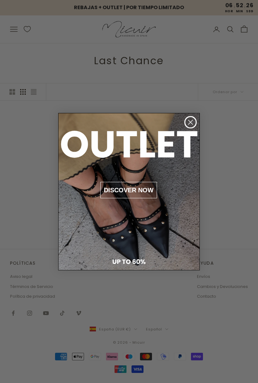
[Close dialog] (190, 122)
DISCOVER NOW (129, 190)
